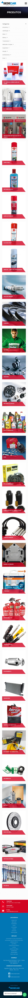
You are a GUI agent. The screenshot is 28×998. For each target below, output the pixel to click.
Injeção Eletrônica (14, 945)
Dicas (14, 925)
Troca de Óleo (14, 954)
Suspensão (14, 950)
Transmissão (14, 952)
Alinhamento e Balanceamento (14, 938)
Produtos (14, 920)
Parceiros (14, 923)
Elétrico (14, 943)
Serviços (14, 922)
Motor (14, 947)
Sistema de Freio (14, 949)
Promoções (14, 932)
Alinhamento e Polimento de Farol (14, 940)
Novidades (14, 927)
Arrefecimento (14, 942)
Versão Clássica (14, 985)
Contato (14, 930)
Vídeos (14, 929)
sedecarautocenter (15, 973)
